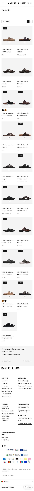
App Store (5, 437)
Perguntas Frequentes (25, 386)
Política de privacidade (5, 407)
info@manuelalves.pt (25, 423)
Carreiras (4, 383)
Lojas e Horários (7, 388)
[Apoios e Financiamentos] (17, 450)
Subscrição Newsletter (5, 419)
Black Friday (5, 416)
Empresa (4, 381)
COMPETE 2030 (7, 394)
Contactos (5, 386)
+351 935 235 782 (23, 407)
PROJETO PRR (6, 396)
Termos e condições (8, 411)
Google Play (5, 439)
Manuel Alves (12, 469)
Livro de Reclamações (25, 388)
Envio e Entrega (23, 381)
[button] (3, 3)
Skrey (12, 475)
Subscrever (27, 361)
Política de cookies (8, 413)
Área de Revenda (7, 391)
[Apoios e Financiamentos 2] (17, 455)
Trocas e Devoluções (24, 383)
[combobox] (17, 481)
